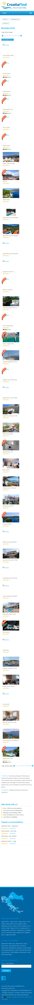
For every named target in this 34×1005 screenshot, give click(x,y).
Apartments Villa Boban (8, 948)
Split (2, 921)
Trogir (11, 921)
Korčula (5, 23)
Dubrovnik (9, 924)
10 (18, 36)
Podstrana (8, 932)
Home (5, 19)
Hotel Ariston (5, 952)
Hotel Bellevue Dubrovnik (18, 952)
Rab (11, 930)
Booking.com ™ (27, 990)
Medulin (19, 930)
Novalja (3, 930)
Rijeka (18, 932)
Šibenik (29, 930)
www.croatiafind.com (17, 986)
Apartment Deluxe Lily (8, 943)
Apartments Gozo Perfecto (17, 946)
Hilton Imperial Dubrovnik (23, 950)
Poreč (3, 928)
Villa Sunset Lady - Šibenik (8, 836)
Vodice (12, 928)
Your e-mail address (7, 963)
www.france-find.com (8, 988)
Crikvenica (23, 928)
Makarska (4, 926)
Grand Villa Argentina (7, 950)
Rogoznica (8, 935)
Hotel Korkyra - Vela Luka (8, 831)
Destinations (14, 19)
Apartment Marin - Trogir (8, 841)
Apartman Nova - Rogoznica (9, 826)
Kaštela (24, 926)
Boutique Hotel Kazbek (24, 948)
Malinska (27, 932)
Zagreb (20, 924)
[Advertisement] (17, 866)
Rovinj (14, 926)
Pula (28, 921)
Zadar (20, 921)
